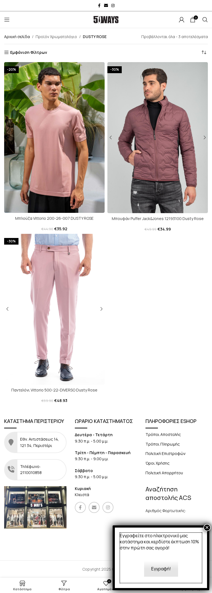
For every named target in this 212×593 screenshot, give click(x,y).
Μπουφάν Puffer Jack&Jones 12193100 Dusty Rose (158, 218)
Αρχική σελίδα (17, 36)
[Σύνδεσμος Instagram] (113, 5)
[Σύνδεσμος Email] (106, 5)
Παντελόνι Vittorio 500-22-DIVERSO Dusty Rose (54, 390)
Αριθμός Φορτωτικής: (165, 510)
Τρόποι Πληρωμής (162, 444)
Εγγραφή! (161, 569)
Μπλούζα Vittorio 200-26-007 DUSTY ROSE (54, 218)
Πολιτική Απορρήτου (164, 472)
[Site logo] (106, 19)
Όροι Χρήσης (157, 463)
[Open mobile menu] (6, 19)
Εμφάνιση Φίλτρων (28, 52)
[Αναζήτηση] (205, 19)
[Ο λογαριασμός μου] (181, 19)
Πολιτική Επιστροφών (165, 453)
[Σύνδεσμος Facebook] (99, 5)
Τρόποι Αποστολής (163, 434)
